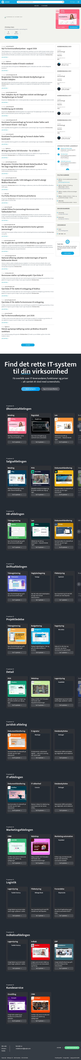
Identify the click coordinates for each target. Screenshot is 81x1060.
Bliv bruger (72, 2)
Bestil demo (67, 253)
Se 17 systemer (16, 547)
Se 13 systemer (63, 442)
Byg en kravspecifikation (50, 389)
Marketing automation (64, 836)
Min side (36, 6)
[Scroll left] (2, 429)
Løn (56, 415)
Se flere (28, 345)
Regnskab (35, 415)
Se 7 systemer (40, 600)
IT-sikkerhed (36, 783)
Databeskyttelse (61, 731)
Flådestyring (60, 573)
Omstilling (12, 994)
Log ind (59, 1048)
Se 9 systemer (63, 863)
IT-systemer (44, 6)
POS (33, 468)
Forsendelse (59, 889)
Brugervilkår (66, 1058)
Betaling (11, 415)
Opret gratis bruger (72, 1048)
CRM (9, 836)
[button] (67, 169)
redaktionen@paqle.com (23, 1048)
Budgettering (36, 625)
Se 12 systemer (16, 442)
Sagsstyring (59, 625)
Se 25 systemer (16, 1021)
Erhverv (4, 1048)
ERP (56, 941)
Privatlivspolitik (58, 1058)
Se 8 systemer (63, 758)
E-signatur (35, 731)
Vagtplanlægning (38, 573)
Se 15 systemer (40, 495)
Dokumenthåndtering (63, 468)
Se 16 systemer (63, 495)
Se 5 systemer (40, 758)
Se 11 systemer (16, 863)
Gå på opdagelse (31, 389)
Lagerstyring (60, 678)
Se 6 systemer (40, 653)
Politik (3, 1051)
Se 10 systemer (40, 810)
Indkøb (34, 941)
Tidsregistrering (14, 520)
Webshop (35, 678)
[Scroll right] (79, 429)
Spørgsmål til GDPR (74, 1058)
